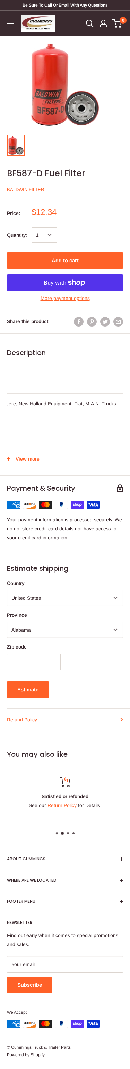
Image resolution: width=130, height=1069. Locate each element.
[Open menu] (10, 23)
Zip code (17, 647)
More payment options (65, 298)
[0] (117, 23)
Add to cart (65, 260)
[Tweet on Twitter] (105, 321)
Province (17, 615)
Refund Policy (22, 719)
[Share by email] (118, 321)
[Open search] (90, 23)
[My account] (103, 23)
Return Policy (62, 805)
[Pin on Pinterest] (92, 321)
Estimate (27, 689)
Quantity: (17, 235)
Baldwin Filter (25, 189)
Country (16, 583)
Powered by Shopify (26, 1054)
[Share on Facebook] (79, 321)
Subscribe (29, 985)
